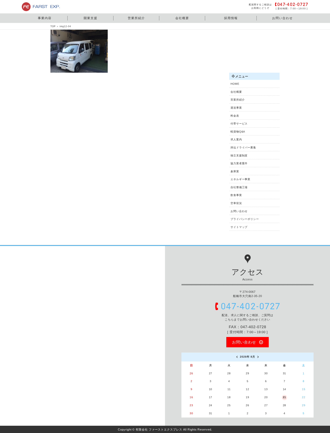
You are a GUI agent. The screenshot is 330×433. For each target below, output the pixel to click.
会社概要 (182, 18)
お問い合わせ (282, 18)
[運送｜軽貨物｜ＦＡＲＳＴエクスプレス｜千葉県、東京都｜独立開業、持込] (41, 9)
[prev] (237, 357)
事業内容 (45, 18)
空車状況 (236, 203)
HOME (235, 83)
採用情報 (231, 18)
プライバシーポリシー (245, 219)
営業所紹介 (136, 18)
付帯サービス (239, 123)
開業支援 (90, 18)
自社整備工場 (239, 187)
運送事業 (236, 107)
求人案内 (236, 139)
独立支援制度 (239, 155)
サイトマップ (239, 227)
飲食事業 (236, 195)
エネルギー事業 (240, 179)
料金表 (235, 115)
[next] (258, 357)
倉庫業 (235, 171)
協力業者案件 (239, 163)
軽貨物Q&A (238, 131)
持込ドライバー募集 (243, 147)
